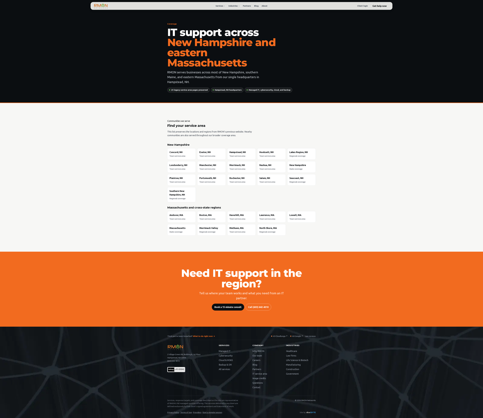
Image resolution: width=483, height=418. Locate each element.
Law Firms (291, 355)
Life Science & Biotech (297, 360)
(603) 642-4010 (173, 361)
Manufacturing (293, 364)
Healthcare (291, 351)
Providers (197, 412)
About (264, 6)
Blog (256, 6)
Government (292, 373)
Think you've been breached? (191, 336)
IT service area (259, 373)
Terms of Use (186, 412)
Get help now (379, 6)
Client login (362, 6)
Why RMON (258, 351)
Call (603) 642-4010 (258, 307)
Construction (292, 369)
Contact (256, 387)
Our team (257, 355)
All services (224, 369)
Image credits (259, 378)
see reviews (310, 336)
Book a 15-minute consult (228, 307)
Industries (233, 6)
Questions (257, 383)
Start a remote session (212, 412)
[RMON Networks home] (101, 6)
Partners (247, 6)
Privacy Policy (173, 412)
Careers (256, 360)
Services (219, 6)
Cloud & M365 (226, 360)
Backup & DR (225, 364)
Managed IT (225, 351)
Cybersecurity (226, 355)
